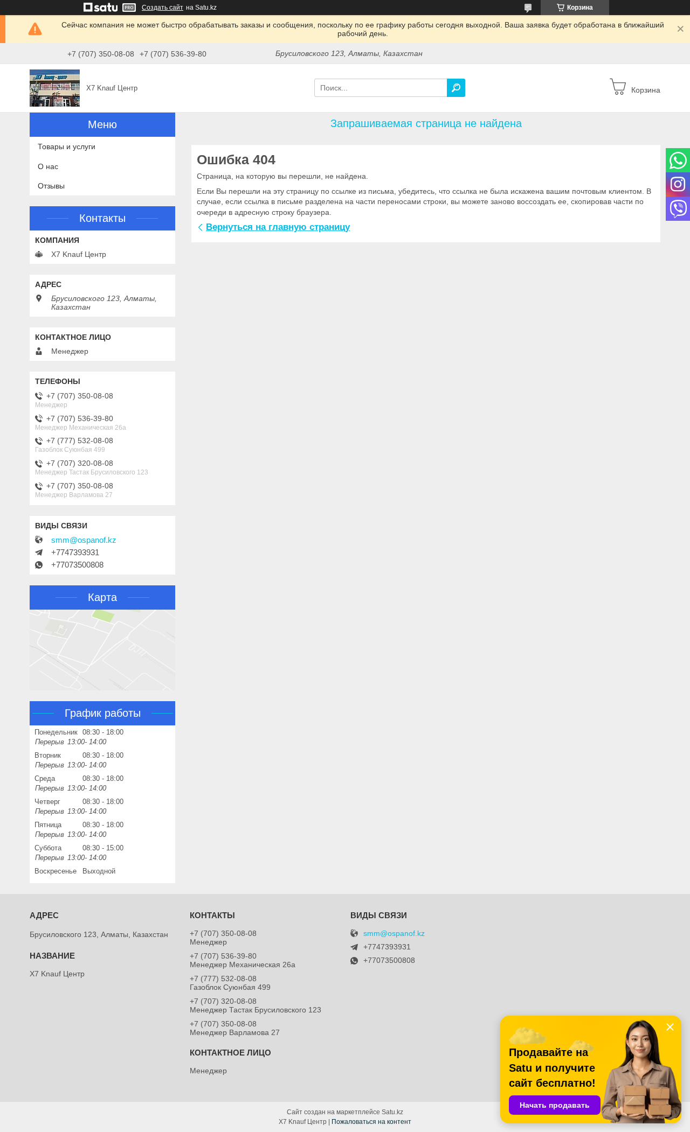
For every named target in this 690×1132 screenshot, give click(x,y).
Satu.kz (392, 1112)
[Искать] (456, 88)
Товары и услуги (66, 146)
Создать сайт (162, 7)
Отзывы (51, 185)
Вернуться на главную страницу (278, 227)
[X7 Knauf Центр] (55, 87)
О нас (48, 166)
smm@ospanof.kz (83, 540)
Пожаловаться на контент (371, 1122)
